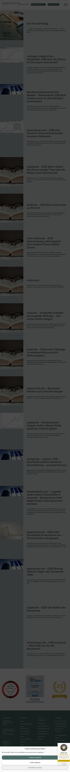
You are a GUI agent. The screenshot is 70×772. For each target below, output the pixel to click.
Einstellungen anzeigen (35, 767)
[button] (67, 749)
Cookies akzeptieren (35, 757)
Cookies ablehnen (35, 762)
